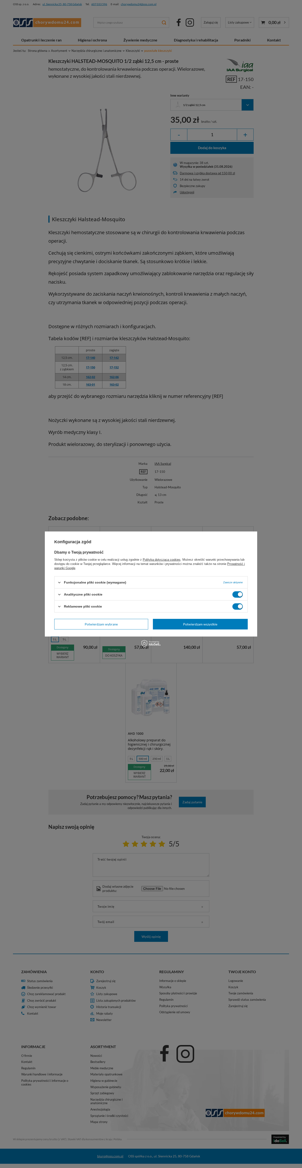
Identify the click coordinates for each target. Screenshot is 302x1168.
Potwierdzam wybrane (101, 624)
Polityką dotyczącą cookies (161, 559)
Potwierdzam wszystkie (200, 624)
